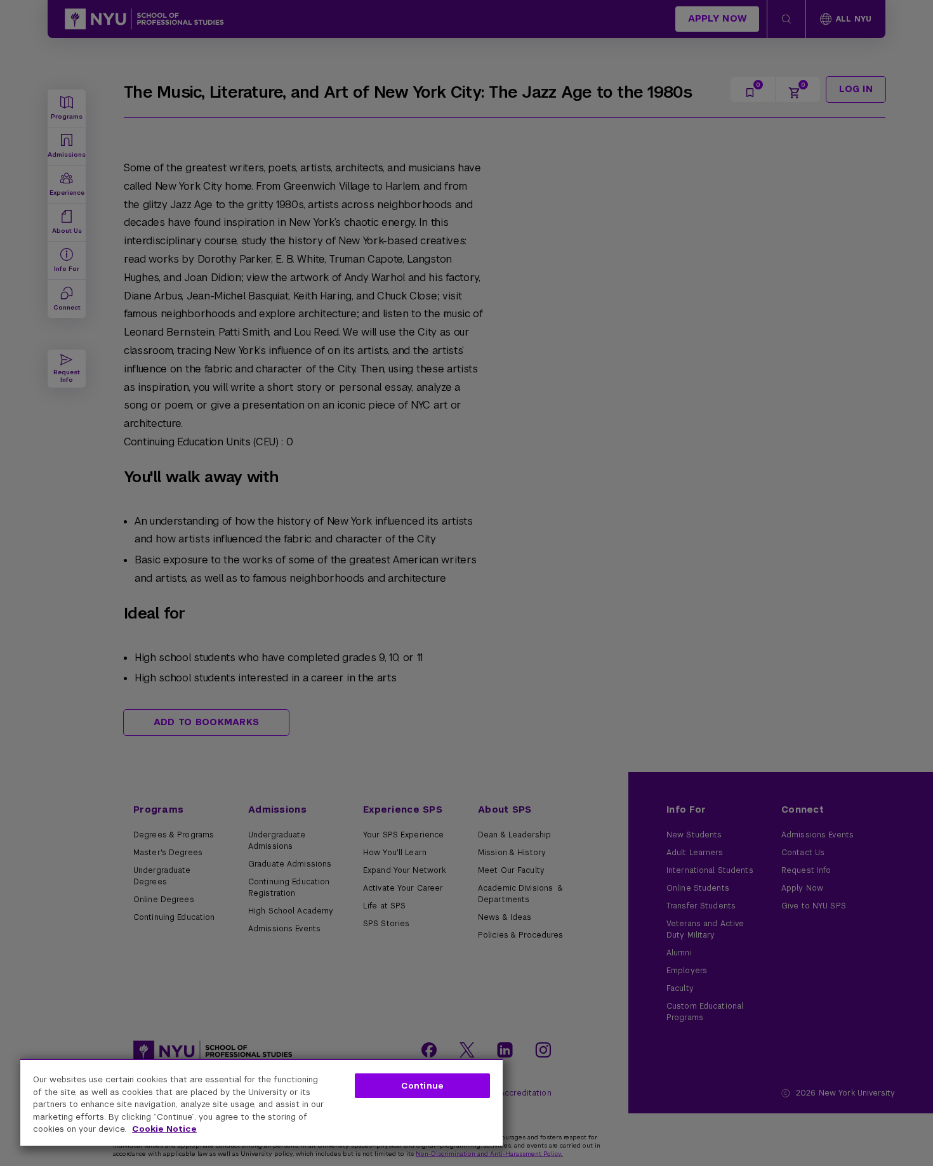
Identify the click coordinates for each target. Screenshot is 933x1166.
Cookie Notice (164, 1128)
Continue (422, 1085)
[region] (261, 1102)
